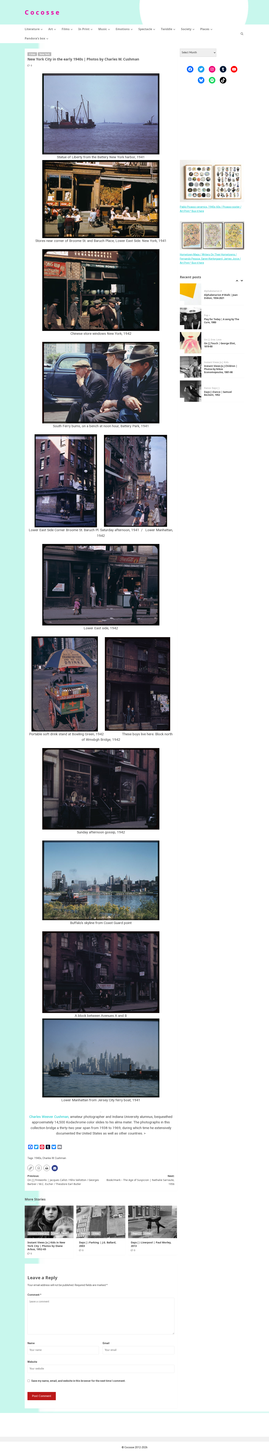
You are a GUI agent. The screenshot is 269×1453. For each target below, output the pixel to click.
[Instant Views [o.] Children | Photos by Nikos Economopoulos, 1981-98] (190, 343)
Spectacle (145, 29)
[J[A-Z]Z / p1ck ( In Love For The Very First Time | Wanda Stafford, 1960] (190, 391)
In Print (83, 29)
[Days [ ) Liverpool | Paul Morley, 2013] (152, 1222)
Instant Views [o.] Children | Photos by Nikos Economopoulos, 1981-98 (220, 345)
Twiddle (166, 29)
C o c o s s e (42, 12)
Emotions (123, 29)
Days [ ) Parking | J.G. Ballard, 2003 (97, 1244)
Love (218, 315)
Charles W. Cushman (54, 1158)
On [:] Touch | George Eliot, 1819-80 (220, 321)
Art (50, 29)
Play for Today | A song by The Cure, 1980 (221, 296)
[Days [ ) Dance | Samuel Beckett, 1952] (190, 367)
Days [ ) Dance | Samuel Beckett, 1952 (218, 369)
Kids (65, 1233)
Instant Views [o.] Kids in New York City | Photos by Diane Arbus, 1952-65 (46, 1246)
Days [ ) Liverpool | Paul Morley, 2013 (151, 1244)
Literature (32, 29)
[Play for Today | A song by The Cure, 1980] (190, 294)
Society (186, 29)
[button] (242, 34)
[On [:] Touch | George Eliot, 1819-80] (190, 318)
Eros (213, 315)
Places (204, 29)
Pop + (207, 291)
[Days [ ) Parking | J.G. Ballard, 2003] (100, 1222)
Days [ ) (85, 1233)
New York (45, 54)
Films (66, 29)
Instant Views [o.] (38, 1233)
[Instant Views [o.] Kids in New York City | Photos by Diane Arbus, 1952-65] (49, 1222)
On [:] (207, 315)
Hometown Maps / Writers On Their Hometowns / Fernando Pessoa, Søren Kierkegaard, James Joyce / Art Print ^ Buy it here (210, 258)
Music (102, 29)
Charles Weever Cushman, (49, 1117)
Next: (140, 1180)
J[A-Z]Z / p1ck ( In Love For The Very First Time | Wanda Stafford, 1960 (221, 393)
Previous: (63, 1180)
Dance (207, 364)
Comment (34, 1294)
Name (31, 1343)
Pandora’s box (35, 38)
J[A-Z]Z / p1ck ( (211, 386)
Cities (32, 54)
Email (106, 1343)
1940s (37, 1158)
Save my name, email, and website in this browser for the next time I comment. (78, 1380)
